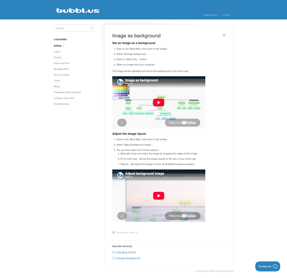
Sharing (57, 57)
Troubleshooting (61, 103)
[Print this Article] (224, 35)
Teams (57, 80)
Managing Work (61, 68)
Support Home (211, 14)
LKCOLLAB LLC (202, 271)
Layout (57, 51)
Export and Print (61, 63)
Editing (58, 45)
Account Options (62, 74)
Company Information (64, 98)
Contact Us (133, 232)
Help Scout (229, 271)
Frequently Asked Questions (67, 92)
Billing (57, 86)
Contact (227, 14)
